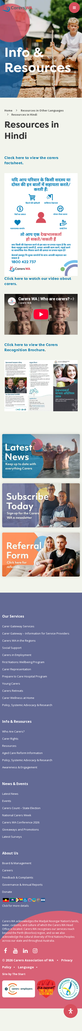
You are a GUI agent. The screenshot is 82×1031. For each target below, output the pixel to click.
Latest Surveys (12, 837)
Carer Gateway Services (18, 626)
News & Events (15, 783)
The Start (18, 974)
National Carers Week (16, 815)
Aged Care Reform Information (22, 753)
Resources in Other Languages (42, 110)
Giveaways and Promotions (20, 829)
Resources (9, 746)
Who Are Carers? (13, 731)
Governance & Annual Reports (22, 885)
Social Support (11, 648)
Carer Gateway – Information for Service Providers (35, 633)
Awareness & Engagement (19, 767)
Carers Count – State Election (21, 808)
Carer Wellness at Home (18, 698)
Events (6, 801)
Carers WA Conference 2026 (20, 822)
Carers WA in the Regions (19, 641)
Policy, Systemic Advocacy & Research (27, 705)
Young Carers (11, 683)
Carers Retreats (12, 691)
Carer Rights (10, 739)
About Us (10, 853)
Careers (7, 870)
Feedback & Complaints (17, 877)
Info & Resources (16, 721)
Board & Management (16, 863)
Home (8, 110)
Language (26, 967)
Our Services (13, 616)
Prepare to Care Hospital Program (24, 676)
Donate (7, 892)
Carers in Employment (16, 655)
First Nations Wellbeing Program (23, 662)
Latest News (10, 794)
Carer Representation (16, 669)
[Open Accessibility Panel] (71, 1011)
